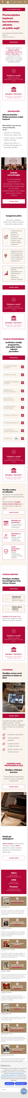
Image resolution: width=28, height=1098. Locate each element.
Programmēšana (11, 423)
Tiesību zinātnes (11, 415)
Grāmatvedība (10, 375)
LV (11, 2)
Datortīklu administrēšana (11, 431)
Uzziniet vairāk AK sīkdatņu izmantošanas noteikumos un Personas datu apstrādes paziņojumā (13, 1075)
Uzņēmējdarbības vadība (11, 382)
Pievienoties (14, 42)
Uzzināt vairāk (13, 201)
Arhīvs (4, 1089)
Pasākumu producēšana (10, 391)
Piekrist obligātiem (20, 1083)
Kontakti (19, 2)
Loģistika (8, 439)
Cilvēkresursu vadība (10, 367)
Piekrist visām (9, 1083)
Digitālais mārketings (9, 399)
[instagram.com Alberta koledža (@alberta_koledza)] (25, 2)
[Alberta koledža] (2, 2)
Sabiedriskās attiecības (9, 407)
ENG (15, 2)
